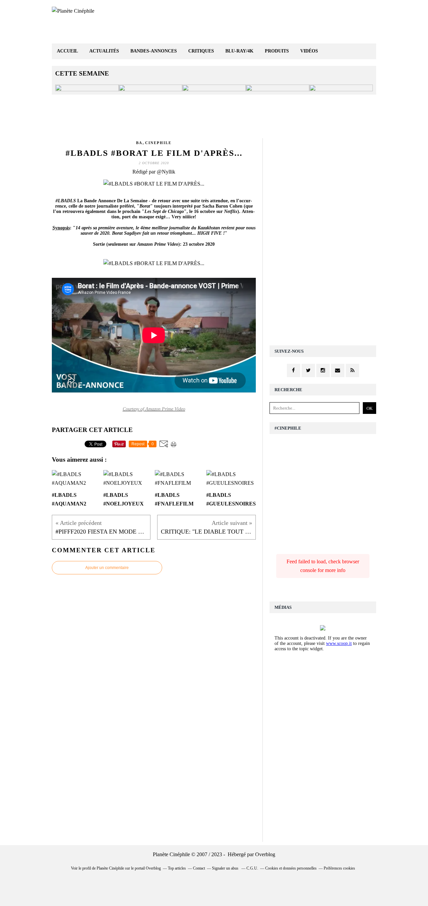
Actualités (104, 50)
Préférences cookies (339, 868)
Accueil (67, 50)
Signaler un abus (225, 868)
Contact (199, 868)
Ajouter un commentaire (107, 567)
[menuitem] (67, 51)
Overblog (265, 854)
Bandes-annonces (153, 50)
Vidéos (309, 50)
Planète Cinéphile (110, 868)
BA (139, 143)
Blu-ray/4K (239, 50)
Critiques (201, 50)
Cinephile (158, 143)
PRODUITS (277, 50)
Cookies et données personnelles (291, 868)
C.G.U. (252, 868)
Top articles (177, 868)
